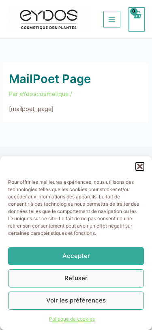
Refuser (76, 278)
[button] (140, 166)
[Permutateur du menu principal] (111, 19)
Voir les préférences (76, 300)
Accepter (76, 256)
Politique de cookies (72, 319)
